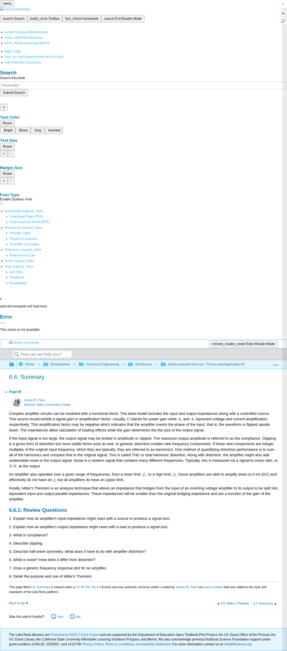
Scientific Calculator (24, 244)
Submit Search (14, 92)
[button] (16, 277)
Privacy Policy (93, 644)
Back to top (17, 603)
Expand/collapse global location (275, 363)
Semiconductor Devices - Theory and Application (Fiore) (209, 364)
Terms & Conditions (119, 644)
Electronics (143, 364)
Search (16, 354)
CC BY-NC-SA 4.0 (88, 587)
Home (30, 364)
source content (213, 587)
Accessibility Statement (153, 644)
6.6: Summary (40, 587)
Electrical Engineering (102, 364)
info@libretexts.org (237, 644)
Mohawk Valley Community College (47, 404)
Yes (60, 617)
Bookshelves (60, 364)
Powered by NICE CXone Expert (75, 634)
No (78, 617)
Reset (7, 123)
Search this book (12, 78)
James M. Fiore (34, 400)
